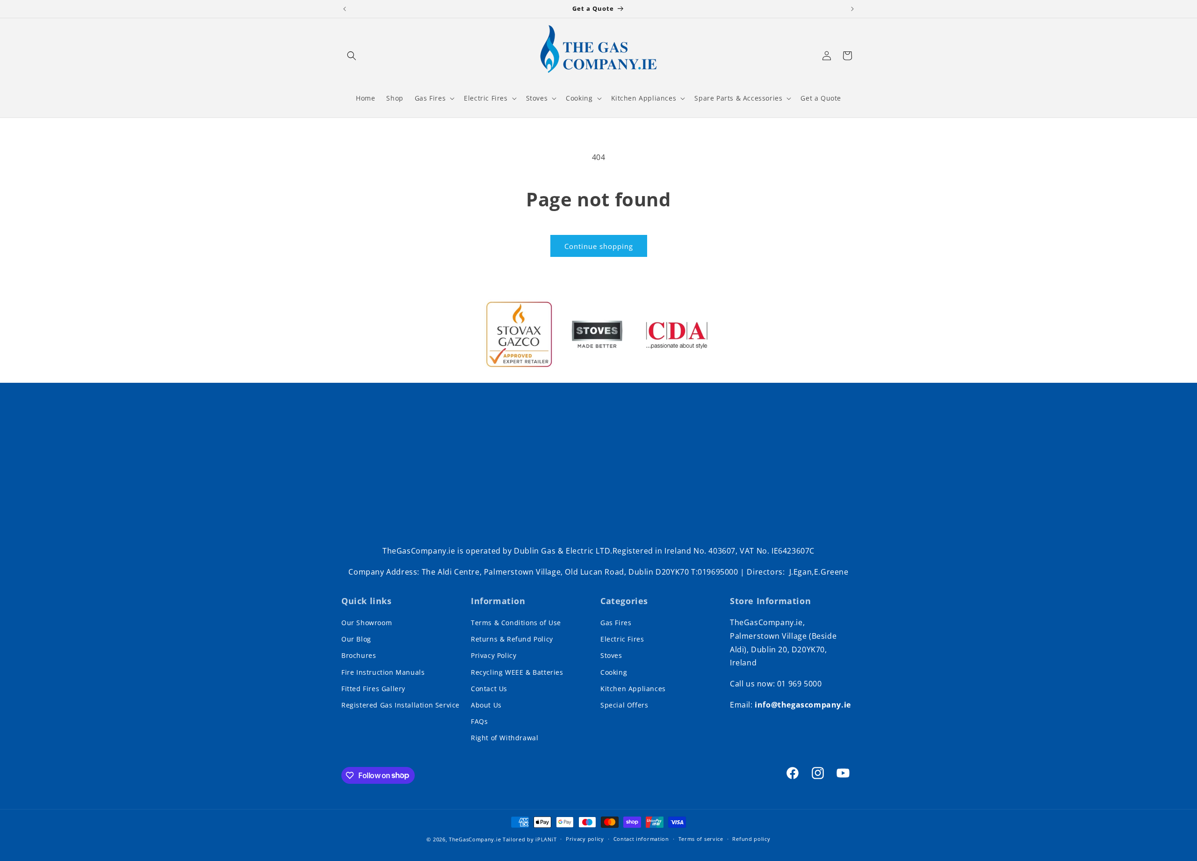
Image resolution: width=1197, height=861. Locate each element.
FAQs (479, 721)
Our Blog (356, 639)
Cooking (613, 672)
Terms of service (700, 838)
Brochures (358, 655)
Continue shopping (598, 246)
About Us (486, 704)
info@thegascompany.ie (803, 705)
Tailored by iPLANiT (529, 839)
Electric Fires (622, 639)
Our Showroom (366, 622)
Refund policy (751, 838)
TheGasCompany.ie (475, 839)
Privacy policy (585, 838)
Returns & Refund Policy (512, 639)
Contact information (641, 838)
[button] (351, 55)
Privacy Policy (493, 655)
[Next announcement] (852, 9)
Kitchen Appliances (633, 688)
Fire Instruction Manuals (383, 672)
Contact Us (489, 688)
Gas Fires (615, 622)
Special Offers (624, 704)
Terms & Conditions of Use (516, 622)
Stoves (611, 655)
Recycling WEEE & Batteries (517, 672)
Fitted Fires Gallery (373, 688)
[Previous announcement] (344, 9)
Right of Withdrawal (504, 737)
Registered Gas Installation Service (400, 704)
